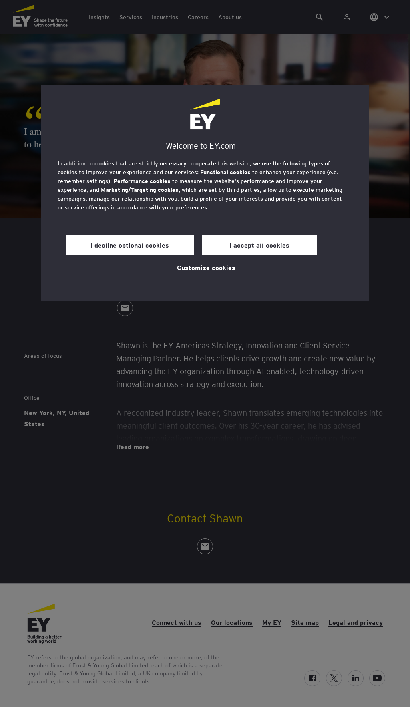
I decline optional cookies (129, 244)
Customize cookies (206, 267)
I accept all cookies (259, 244)
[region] (205, 193)
